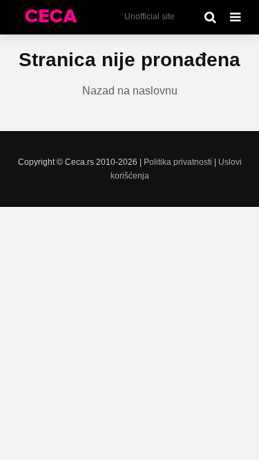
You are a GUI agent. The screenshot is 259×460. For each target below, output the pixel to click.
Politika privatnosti (178, 162)
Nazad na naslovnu (130, 91)
